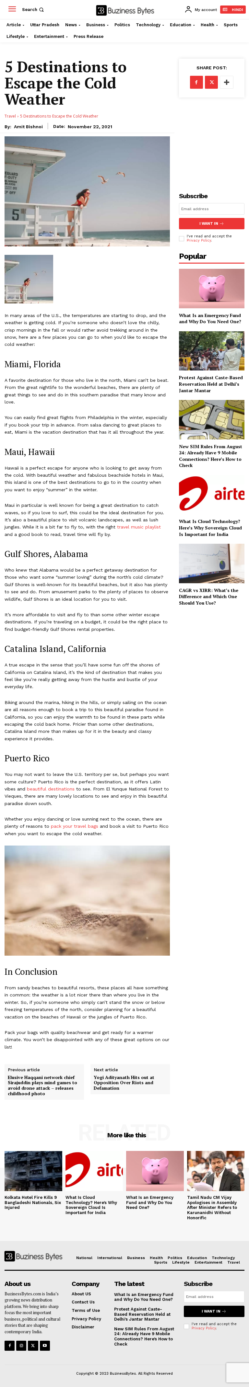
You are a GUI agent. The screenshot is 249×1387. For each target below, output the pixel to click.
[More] (226, 82)
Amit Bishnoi (28, 126)
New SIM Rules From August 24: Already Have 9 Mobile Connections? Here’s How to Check (210, 456)
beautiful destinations (51, 788)
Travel (10, 116)
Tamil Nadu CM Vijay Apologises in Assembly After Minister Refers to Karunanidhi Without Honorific (212, 1207)
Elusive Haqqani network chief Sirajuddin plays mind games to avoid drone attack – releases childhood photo (42, 1086)
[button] (33, 9)
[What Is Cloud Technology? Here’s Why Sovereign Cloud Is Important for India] (211, 494)
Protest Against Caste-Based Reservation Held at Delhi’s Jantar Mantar (211, 383)
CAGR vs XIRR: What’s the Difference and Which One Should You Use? (208, 596)
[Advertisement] (211, 139)
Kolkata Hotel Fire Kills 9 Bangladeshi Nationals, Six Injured (33, 1202)
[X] (211, 82)
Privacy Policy (199, 240)
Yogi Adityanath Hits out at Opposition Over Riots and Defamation (124, 1083)
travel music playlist (139, 526)
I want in (208, 224)
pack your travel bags (74, 826)
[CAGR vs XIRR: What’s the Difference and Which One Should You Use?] (211, 563)
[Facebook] (196, 82)
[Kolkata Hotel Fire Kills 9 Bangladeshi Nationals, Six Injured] (33, 1171)
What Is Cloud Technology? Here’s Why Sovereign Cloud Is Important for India (210, 527)
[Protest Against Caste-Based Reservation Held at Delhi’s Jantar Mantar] (211, 350)
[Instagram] (21, 1346)
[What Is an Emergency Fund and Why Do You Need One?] (211, 288)
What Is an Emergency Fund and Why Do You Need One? (210, 318)
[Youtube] (45, 1346)
